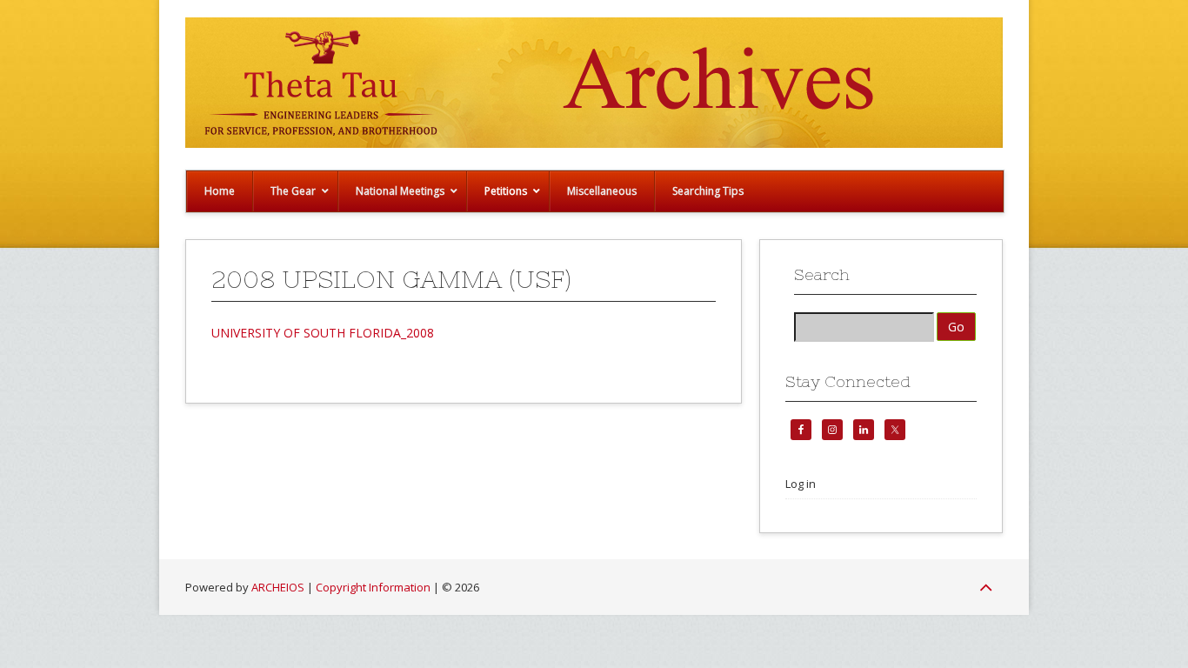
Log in (800, 483)
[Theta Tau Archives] (594, 143)
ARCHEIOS (277, 587)
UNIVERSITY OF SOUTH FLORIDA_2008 (322, 332)
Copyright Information (373, 587)
